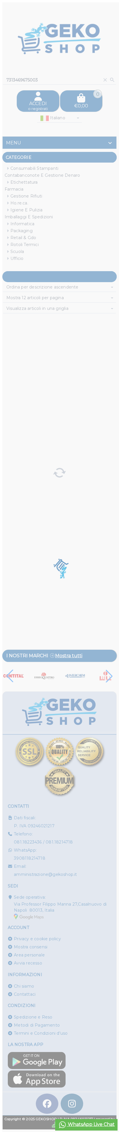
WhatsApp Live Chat (91, 1124)
